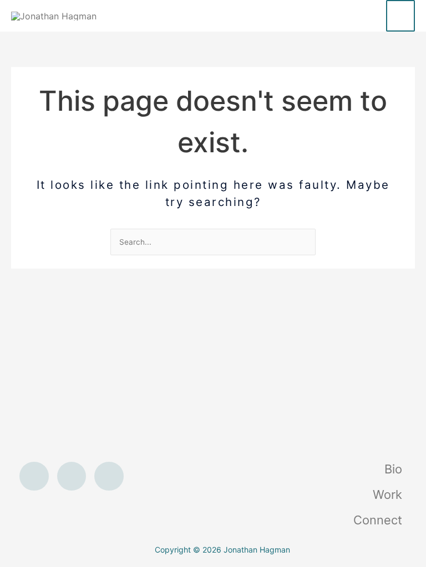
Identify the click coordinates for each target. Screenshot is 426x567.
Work (387, 494)
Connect (377, 520)
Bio (393, 469)
